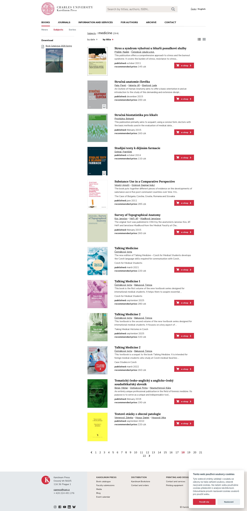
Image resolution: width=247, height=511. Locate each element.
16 (171, 452)
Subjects (58, 29)
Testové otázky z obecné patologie (137, 414)
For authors (129, 22)
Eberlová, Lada (149, 85)
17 (177, 452)
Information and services (95, 22)
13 (153, 452)
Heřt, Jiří (134, 218)
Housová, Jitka (159, 417)
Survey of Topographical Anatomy (137, 215)
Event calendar (103, 497)
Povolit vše (204, 502)
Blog (98, 493)
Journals (64, 22)
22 (144, 456)
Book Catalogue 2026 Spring (59, 46)
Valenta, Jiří (134, 85)
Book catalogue (103, 481)
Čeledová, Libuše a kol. (143, 52)
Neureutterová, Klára (160, 387)
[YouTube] (64, 507)
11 (141, 452)
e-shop (184, 65)
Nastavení (228, 502)
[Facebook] (59, 507)
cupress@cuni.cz (62, 489)
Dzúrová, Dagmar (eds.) (143, 185)
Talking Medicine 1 (127, 281)
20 (194, 452)
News (44, 29)
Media (99, 489)
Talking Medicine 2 (127, 314)
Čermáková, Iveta (123, 251)
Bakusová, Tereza (143, 285)
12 (147, 452)
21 (200, 452)
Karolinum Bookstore (140, 481)
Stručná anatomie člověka (132, 82)
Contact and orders (140, 485)
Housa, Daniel (142, 417)
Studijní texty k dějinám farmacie (137, 148)
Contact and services (175, 481)
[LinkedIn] (69, 507)
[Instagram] (55, 507)
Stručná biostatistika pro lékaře (136, 115)
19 (188, 452)
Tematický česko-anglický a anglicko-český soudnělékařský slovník (143, 382)
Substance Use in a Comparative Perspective (144, 181)
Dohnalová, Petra (139, 387)
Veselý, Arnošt (121, 185)
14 (159, 452)
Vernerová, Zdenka (123, 417)
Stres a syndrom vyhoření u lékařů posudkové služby (150, 48)
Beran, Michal (121, 387)
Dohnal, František (123, 151)
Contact (170, 22)
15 (165, 452)
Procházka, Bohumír (124, 118)
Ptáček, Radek (121, 52)
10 (135, 452)
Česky (193, 9)
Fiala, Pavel (120, 85)
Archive (151, 22)
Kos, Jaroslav (120, 218)
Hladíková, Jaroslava (150, 218)
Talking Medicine (126, 248)
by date (91, 39)
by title (107, 39)
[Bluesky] (73, 507)
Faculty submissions (105, 485)
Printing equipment (174, 485)
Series (72, 29)
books (45, 22)
